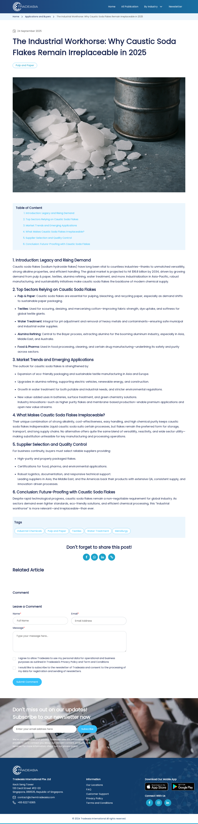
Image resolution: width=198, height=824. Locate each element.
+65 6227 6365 (26, 802)
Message (19, 628)
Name (17, 613)
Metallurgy (121, 531)
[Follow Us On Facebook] (149, 802)
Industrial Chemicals (29, 531)
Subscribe (87, 729)
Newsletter (175, 6)
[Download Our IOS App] (156, 786)
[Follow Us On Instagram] (158, 802)
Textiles (76, 531)
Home (111, 6)
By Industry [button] (151, 6)
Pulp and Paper (57, 531)
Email (75, 613)
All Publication (129, 6)
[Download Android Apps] (182, 786)
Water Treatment (98, 531)
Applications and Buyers (38, 16)
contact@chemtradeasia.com (36, 797)
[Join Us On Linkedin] (167, 802)
